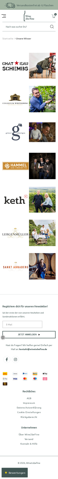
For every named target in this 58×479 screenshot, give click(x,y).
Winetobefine (33, 462)
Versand (29, 439)
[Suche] (51, 26)
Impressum (29, 402)
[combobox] (29, 26)
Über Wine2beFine (29, 434)
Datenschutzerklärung (29, 407)
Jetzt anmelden (27, 334)
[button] (4, 16)
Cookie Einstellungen (29, 412)
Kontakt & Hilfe (29, 443)
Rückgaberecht (29, 416)
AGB (29, 398)
